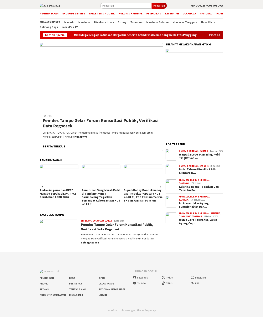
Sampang (184, 183)
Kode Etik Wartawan (53, 295)
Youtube (141, 283)
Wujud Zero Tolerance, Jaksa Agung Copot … (198, 221)
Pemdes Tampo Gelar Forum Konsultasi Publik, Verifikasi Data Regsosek (101, 123)
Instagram (200, 277)
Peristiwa (75, 283)
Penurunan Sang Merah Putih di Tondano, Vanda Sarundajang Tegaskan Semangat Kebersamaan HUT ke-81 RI (101, 197)
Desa (72, 278)
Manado (203, 151)
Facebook (142, 277)
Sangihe (204, 166)
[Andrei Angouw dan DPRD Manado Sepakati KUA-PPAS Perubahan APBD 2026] (59, 176)
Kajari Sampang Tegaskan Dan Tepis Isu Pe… (199, 188)
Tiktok (169, 283)
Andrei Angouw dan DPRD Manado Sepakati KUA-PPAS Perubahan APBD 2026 (58, 193)
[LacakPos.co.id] (50, 5)
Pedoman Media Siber (112, 289)
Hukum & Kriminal (189, 151)
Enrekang (86, 220)
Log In (103, 295)
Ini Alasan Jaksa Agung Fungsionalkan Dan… (194, 205)
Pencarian (159, 5)
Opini (102, 278)
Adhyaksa (184, 180)
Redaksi (44, 289)
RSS (197, 283)
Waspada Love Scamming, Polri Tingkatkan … (199, 156)
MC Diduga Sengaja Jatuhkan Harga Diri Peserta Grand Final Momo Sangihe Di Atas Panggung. (126, 35)
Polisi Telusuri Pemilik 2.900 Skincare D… (197, 171)
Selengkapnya (78, 136)
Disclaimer (76, 295)
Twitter (169, 277)
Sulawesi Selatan (102, 220)
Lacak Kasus (106, 283)
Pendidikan (47, 278)
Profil (44, 283)
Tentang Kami (77, 289)
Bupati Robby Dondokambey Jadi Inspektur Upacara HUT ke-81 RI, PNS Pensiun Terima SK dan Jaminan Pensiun (143, 195)
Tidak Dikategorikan (190, 216)
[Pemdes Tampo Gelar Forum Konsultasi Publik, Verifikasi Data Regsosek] (101, 77)
